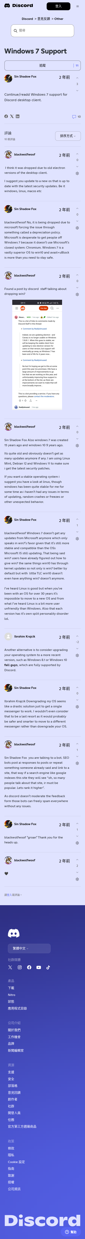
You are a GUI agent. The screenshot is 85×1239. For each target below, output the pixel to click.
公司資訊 (14, 1189)
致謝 (11, 1175)
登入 (9, 895)
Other (58, 18)
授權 (11, 1182)
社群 (11, 1106)
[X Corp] (12, 116)
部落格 (12, 1085)
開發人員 (14, 1113)
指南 (11, 1168)
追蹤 (42, 65)
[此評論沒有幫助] (77, 166)
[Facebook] (6, 116)
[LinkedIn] (17, 116)
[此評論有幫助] (77, 154)
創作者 (12, 1099)
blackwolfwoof (24, 154)
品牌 (11, 1043)
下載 (11, 988)
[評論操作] (77, 173)
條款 (11, 1148)
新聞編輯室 (16, 1050)
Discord (27, 18)
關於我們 (14, 1030)
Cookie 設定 (16, 1162)
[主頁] (18, 6)
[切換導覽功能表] (77, 6)
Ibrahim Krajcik (24, 636)
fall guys (11, 665)
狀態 (11, 1001)
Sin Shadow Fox (25, 76)
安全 (11, 1079)
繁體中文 (19, 948)
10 (79, 116)
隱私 (11, 1155)
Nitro (11, 995)
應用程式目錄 (17, 1008)
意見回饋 (14, 1092)
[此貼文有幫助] (77, 78)
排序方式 (67, 136)
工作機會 (14, 1037)
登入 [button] (58, 6)
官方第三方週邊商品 (22, 1126)
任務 (11, 1119)
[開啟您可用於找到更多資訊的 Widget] (70, 1232)
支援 (11, 1072)
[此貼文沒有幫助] (77, 90)
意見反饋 (43, 18)
